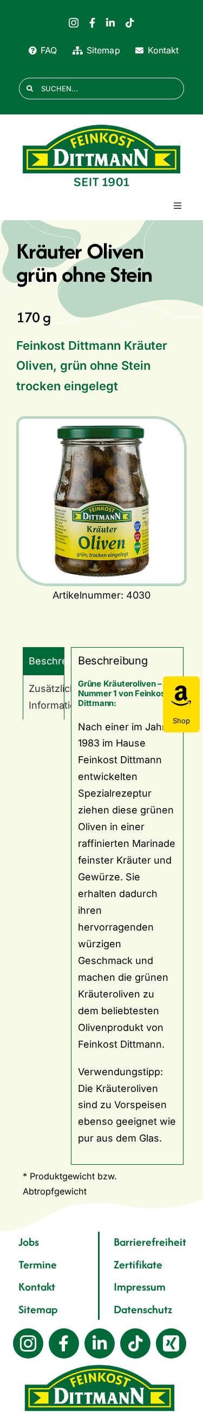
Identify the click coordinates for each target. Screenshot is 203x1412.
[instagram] (73, 23)
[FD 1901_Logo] (101, 125)
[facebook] (92, 23)
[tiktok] (130, 23)
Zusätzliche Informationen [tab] (46, 697)
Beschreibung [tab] (46, 661)
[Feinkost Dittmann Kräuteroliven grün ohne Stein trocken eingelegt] (101, 501)
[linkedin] (110, 23)
